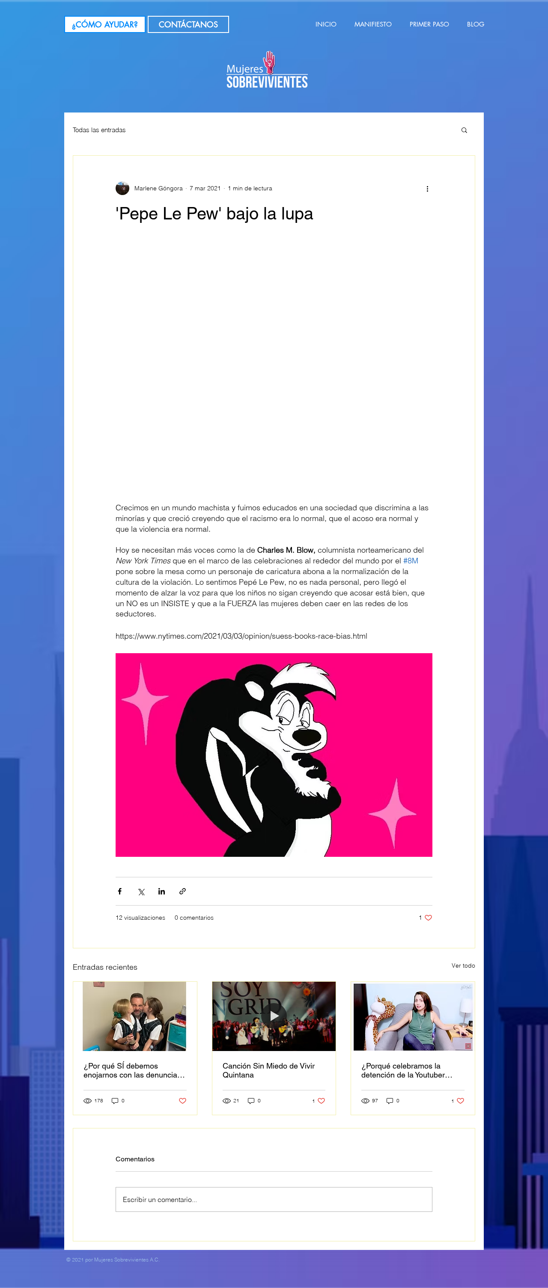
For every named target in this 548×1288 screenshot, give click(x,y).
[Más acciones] (427, 188)
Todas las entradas (99, 130)
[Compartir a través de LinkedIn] (162, 891)
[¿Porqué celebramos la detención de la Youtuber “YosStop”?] (413, 1016)
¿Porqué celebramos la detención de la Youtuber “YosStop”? (403, 1070)
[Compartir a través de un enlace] (183, 891)
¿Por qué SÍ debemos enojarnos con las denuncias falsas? (132, 1070)
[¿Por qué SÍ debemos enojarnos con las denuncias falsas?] (135, 1016)
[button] (464, 129)
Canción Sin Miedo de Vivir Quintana (269, 1070)
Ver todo (463, 965)
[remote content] (274, 373)
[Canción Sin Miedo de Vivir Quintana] (274, 1016)
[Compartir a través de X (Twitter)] (141, 891)
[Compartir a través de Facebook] (120, 891)
